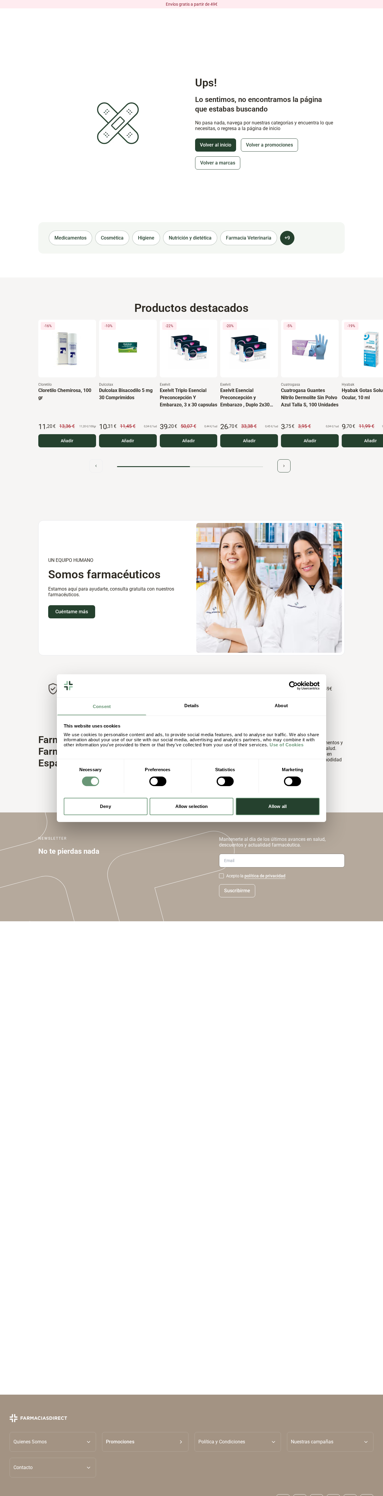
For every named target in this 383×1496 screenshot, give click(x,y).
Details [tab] (191, 705)
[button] (145, 1441)
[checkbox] (221, 875)
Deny (105, 806)
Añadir (67, 440)
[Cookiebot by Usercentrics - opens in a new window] (293, 685)
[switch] (157, 781)
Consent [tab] (102, 706)
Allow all (277, 806)
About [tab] (281, 705)
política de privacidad (264, 875)
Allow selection (191, 806)
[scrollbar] (190, 466)
